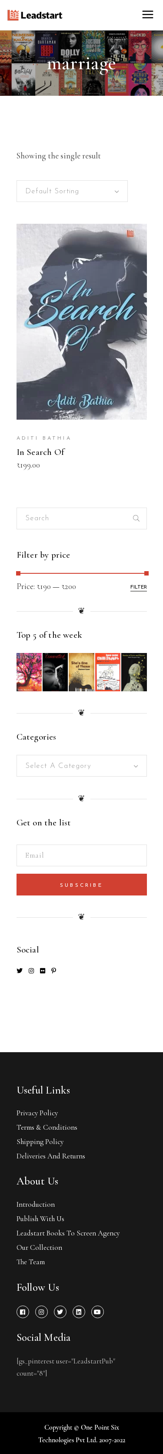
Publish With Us (40, 1218)
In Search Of (40, 452)
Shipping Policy (40, 1141)
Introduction (36, 1204)
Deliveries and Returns (51, 1156)
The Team (31, 1261)
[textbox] (81, 766)
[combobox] (72, 191)
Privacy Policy (37, 1112)
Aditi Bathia (44, 438)
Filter (138, 587)
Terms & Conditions (47, 1127)
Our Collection (39, 1247)
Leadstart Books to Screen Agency (68, 1233)
